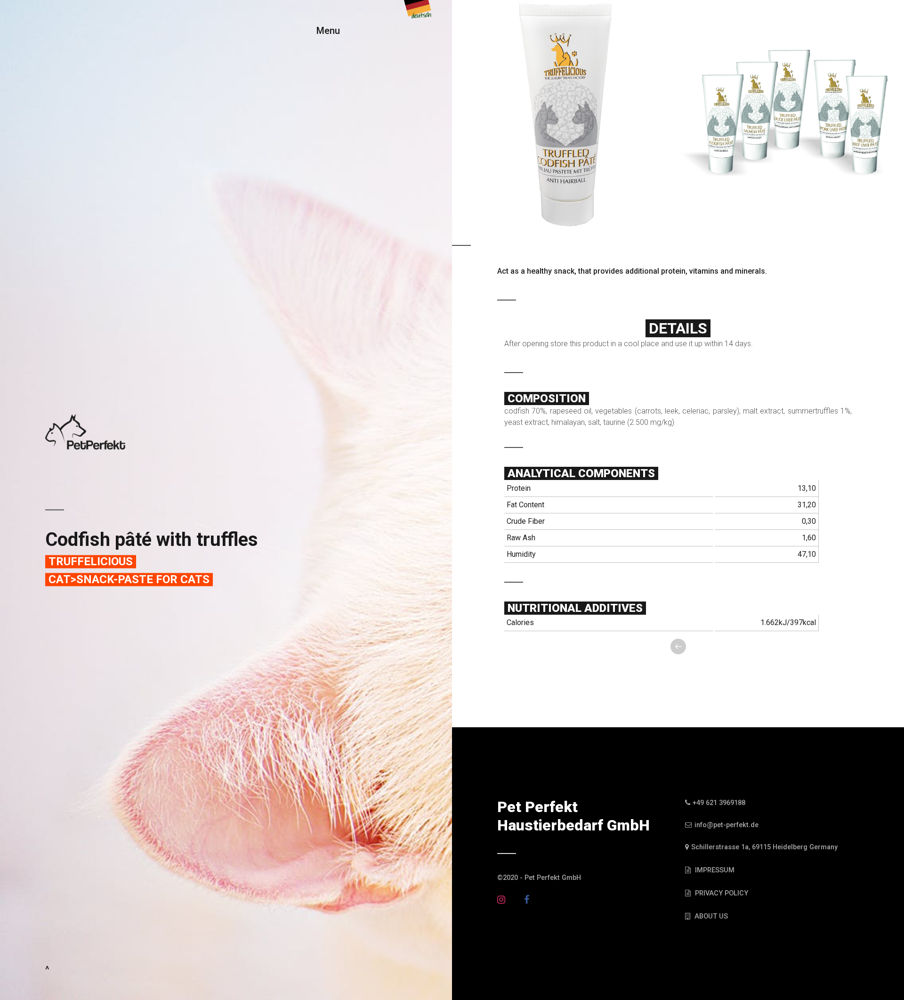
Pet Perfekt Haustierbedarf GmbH (573, 816)
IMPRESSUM (713, 870)
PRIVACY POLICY (720, 893)
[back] (678, 646)
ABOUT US (710, 916)
